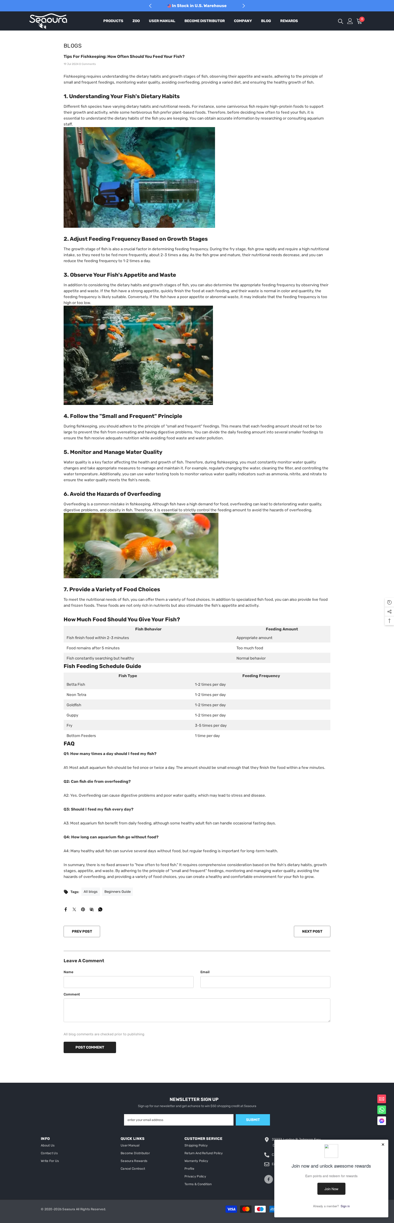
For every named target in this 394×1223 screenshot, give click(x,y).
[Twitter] (74, 909)
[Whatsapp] (100, 909)
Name (68, 972)
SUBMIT (253, 1120)
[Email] (92, 909)
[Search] (340, 21)
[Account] (350, 21)
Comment (72, 994)
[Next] (244, 6)
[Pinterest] (83, 909)
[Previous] (150, 6)
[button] (381, 1120)
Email (205, 972)
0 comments (87, 64)
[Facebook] (66, 909)
